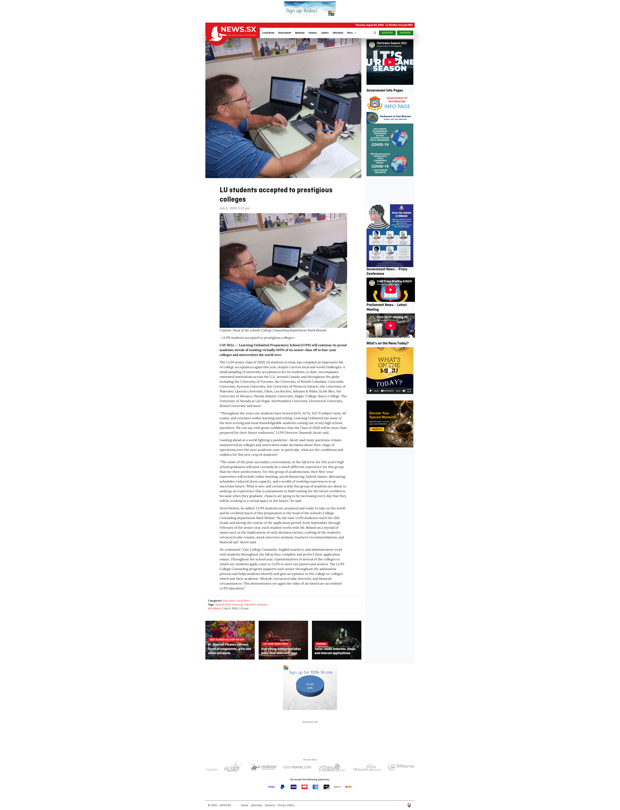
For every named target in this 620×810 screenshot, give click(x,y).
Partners (270, 805)
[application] (390, 370)
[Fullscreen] (409, 390)
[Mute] (404, 390)
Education (229, 600)
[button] (389, 370)
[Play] (370, 390)
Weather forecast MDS (401, 25)
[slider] (387, 391)
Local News (243, 600)
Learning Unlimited (243, 604)
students (262, 604)
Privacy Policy (286, 805)
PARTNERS (405, 33)
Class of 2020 (223, 604)
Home (244, 805)
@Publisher (215, 608)
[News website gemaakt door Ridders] (409, 805)
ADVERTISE (387, 33)
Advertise (256, 805)
